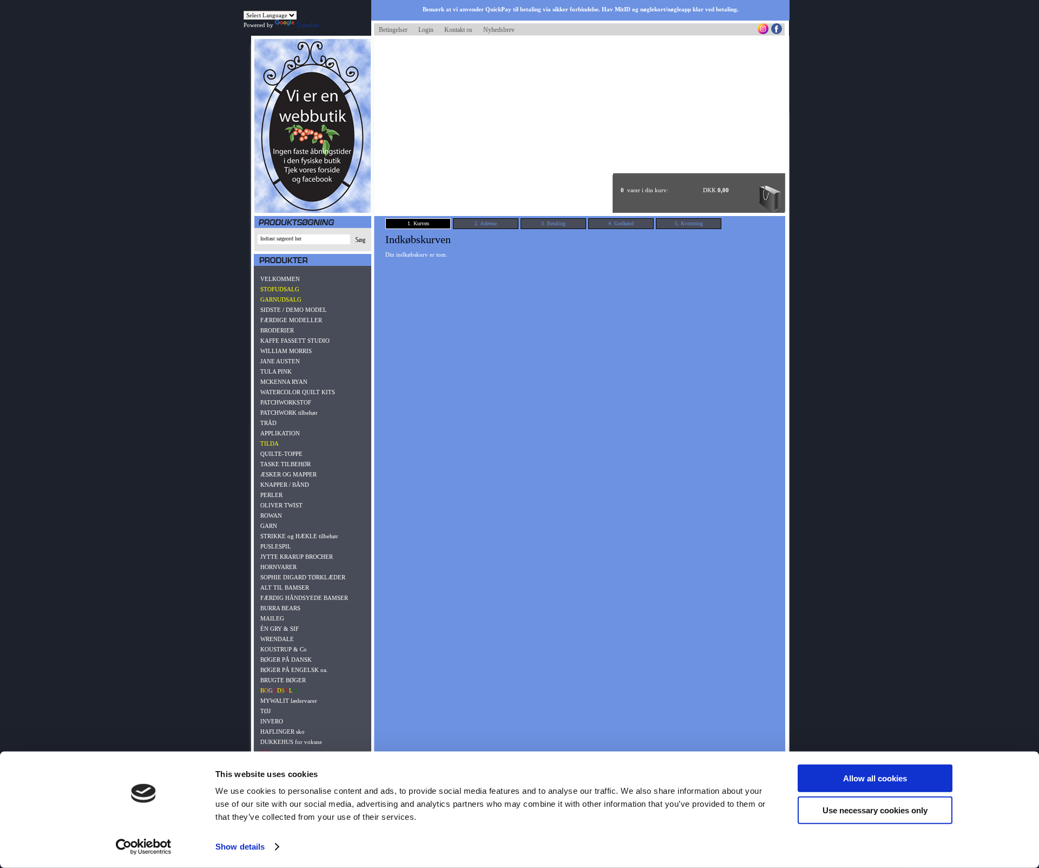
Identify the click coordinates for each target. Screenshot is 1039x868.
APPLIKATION (280, 433)
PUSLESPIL (275, 546)
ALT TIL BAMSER (284, 587)
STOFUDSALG (279, 289)
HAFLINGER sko (282, 731)
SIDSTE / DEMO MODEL (293, 309)
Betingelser (393, 30)
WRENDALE (277, 639)
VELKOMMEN (280, 279)
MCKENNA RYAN (283, 381)
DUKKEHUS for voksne (291, 742)
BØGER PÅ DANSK (286, 659)
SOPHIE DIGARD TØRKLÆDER (302, 577)
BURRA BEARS (280, 608)
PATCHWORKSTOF (285, 402)
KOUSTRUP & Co (283, 649)
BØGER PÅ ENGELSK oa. (294, 670)
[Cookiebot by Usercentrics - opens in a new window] (143, 847)
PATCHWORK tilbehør (289, 412)
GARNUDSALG (280, 299)
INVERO (271, 721)
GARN (268, 526)
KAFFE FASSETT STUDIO (295, 340)
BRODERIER (277, 330)
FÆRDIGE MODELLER (291, 320)
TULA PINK (276, 371)
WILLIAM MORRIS (286, 351)
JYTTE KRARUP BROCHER (296, 556)
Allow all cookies (875, 778)
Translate (308, 25)
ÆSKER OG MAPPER (288, 474)
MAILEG (272, 618)
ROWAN (271, 515)
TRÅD (268, 423)
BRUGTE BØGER (283, 680)
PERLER (271, 495)
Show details (240, 846)
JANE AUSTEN (280, 361)
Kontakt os (458, 30)
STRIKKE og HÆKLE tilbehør (299, 536)
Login (425, 30)
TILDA (269, 443)
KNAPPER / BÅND (284, 484)
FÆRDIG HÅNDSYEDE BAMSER (304, 598)
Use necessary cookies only (875, 809)
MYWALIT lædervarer (288, 700)
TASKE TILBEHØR (285, 464)
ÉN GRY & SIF (279, 628)
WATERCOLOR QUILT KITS (297, 392)
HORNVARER (278, 567)
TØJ (265, 711)
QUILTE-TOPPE (281, 454)
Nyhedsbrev (499, 30)
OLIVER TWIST (281, 505)
